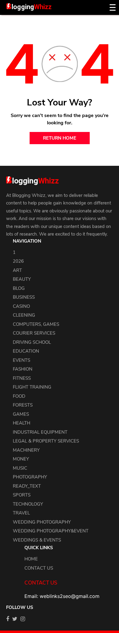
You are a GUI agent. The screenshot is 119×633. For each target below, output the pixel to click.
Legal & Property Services (46, 441)
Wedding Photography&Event (50, 531)
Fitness (22, 378)
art (17, 270)
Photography (30, 477)
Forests (23, 405)
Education (26, 351)
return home (59, 138)
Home (31, 559)
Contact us (38, 568)
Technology (28, 504)
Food (19, 396)
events (21, 360)
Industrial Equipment (40, 432)
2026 (18, 261)
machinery (26, 450)
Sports (22, 495)
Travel (21, 513)
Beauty (22, 279)
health (21, 423)
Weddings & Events (37, 540)
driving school (32, 342)
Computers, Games (36, 324)
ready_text (27, 486)
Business (24, 297)
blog (19, 288)
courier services (34, 333)
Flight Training (32, 387)
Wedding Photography (42, 522)
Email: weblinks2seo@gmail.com (61, 596)
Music (20, 468)
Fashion (22, 369)
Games (21, 414)
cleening (24, 315)
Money (21, 459)
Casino (21, 306)
